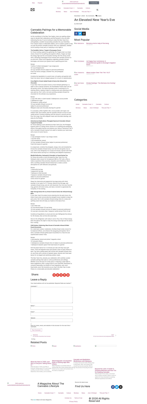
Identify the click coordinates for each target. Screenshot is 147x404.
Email (33, 311)
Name (33, 305)
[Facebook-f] (76, 33)
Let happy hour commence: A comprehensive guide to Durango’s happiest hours (101, 62)
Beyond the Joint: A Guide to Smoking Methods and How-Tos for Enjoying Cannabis (105, 370)
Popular (40, 3)
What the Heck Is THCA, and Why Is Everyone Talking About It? (41, 363)
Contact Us (68, 398)
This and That (86, 11)
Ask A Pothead (74, 11)
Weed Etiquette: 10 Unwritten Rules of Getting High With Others (62, 362)
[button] (97, 10)
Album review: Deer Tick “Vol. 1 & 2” (98, 72)
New (33, 3)
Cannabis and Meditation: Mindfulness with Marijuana (83, 360)
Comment (34, 286)
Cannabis (80, 8)
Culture (88, 8)
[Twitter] (80, 33)
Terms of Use (78, 398)
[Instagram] (84, 33)
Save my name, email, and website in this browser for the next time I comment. (50, 326)
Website (33, 318)
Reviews (58, 11)
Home (59, 8)
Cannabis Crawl (68, 8)
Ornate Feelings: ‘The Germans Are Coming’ (100, 83)
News (65, 11)
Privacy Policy (73, 401)
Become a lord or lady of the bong (97, 43)
